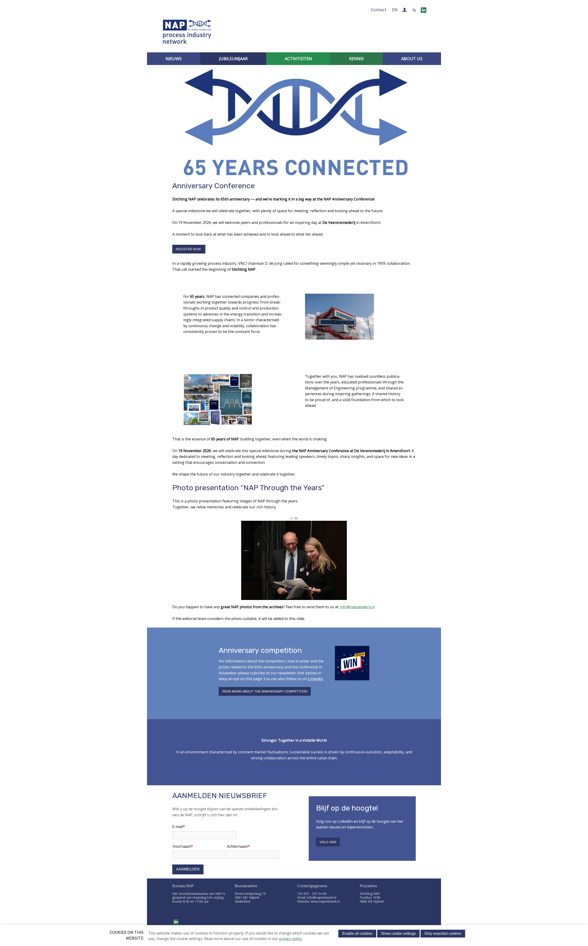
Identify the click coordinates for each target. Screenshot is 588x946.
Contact (378, 9)
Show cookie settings (398, 933)
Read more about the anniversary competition (264, 691)
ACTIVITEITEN (298, 58)
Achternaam (238, 846)
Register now (189, 249)
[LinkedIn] (423, 10)
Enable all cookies (357, 933)
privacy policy (290, 938)
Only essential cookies (442, 933)
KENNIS (356, 58)
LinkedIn (315, 678)
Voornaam (183, 846)
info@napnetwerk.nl (357, 606)
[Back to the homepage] (187, 32)
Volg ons (327, 842)
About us (411, 58)
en (395, 9)
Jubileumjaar (233, 58)
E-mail (178, 826)
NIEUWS (174, 58)
